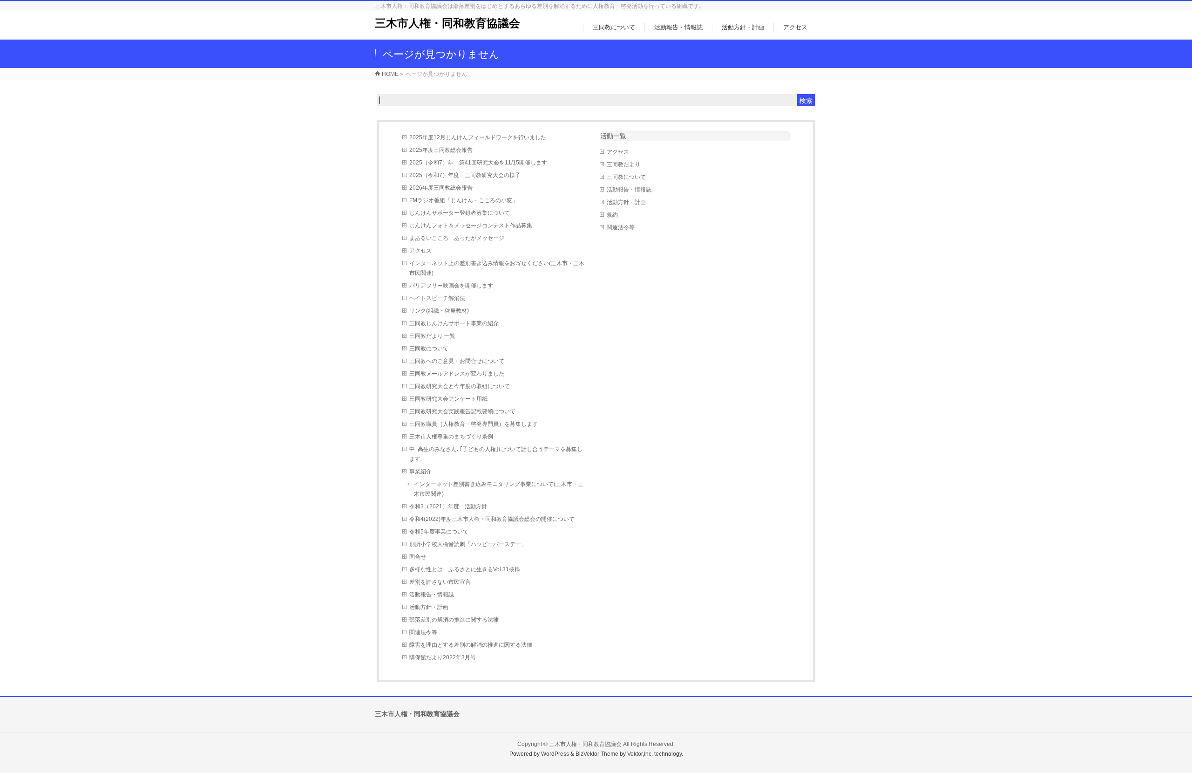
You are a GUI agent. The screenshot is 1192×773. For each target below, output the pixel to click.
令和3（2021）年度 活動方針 (448, 506)
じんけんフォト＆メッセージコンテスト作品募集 (470, 225)
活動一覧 (613, 136)
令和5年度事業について (438, 531)
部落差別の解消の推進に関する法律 (454, 619)
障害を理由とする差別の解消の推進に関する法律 (470, 645)
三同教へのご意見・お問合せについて (456, 361)
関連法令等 (423, 632)
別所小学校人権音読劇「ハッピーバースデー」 (468, 544)
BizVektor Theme (597, 754)
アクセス (420, 250)
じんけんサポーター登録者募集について (459, 213)
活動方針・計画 (428, 607)
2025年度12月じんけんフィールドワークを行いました (477, 137)
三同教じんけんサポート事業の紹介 (454, 323)
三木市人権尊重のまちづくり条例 (451, 436)
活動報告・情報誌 (431, 594)
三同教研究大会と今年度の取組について (459, 386)
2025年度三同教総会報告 (441, 150)
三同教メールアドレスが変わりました (456, 373)
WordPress (555, 754)
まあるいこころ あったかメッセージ (456, 238)
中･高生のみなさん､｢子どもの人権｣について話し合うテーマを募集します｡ (495, 454)
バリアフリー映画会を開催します (451, 285)
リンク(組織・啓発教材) (439, 311)
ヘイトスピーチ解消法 (437, 298)
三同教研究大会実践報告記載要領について (462, 411)
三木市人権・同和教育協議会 (447, 23)
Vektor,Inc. (640, 754)
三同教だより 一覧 (432, 336)
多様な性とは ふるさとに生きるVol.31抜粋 (464, 569)
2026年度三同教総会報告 (441, 188)
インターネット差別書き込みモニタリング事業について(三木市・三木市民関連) (498, 489)
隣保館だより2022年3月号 (442, 657)
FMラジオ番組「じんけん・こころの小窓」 (463, 200)
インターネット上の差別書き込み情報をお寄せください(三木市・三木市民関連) (496, 268)
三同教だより (623, 164)
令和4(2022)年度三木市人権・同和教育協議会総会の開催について (492, 519)
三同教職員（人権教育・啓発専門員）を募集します (473, 424)
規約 (612, 215)
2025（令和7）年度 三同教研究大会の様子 (465, 175)
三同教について (428, 348)
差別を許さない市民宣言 (440, 582)
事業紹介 (420, 471)
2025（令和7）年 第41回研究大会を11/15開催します (478, 162)
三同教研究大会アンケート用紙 (448, 399)
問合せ (417, 557)
